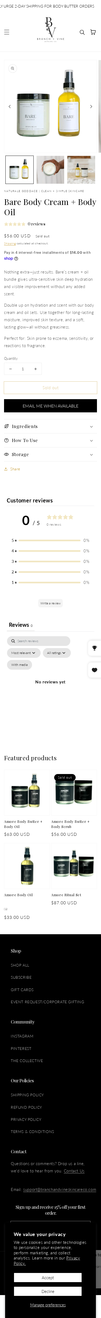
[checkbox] (19, 665)
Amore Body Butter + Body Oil (23, 824)
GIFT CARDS (22, 989)
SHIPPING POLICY (27, 1095)
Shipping (10, 243)
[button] (7, 32)
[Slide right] (91, 106)
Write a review (50, 603)
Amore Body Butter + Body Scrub (70, 824)
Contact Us (74, 1170)
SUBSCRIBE (21, 977)
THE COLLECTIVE (27, 1060)
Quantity (11, 358)
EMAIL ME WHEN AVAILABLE (50, 405)
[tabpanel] (50, 688)
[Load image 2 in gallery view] (50, 170)
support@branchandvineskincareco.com (59, 1189)
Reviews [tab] (21, 624)
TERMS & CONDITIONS (32, 1131)
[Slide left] (9, 106)
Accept (48, 1277)
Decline (47, 1291)
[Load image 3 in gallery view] (81, 170)
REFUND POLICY (26, 1107)
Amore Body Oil (18, 894)
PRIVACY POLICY (26, 1119)
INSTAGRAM (22, 1036)
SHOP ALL (20, 965)
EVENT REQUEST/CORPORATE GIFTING (47, 1001)
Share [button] (15, 469)
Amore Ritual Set (66, 894)
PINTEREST (21, 1048)
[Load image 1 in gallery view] (19, 170)
